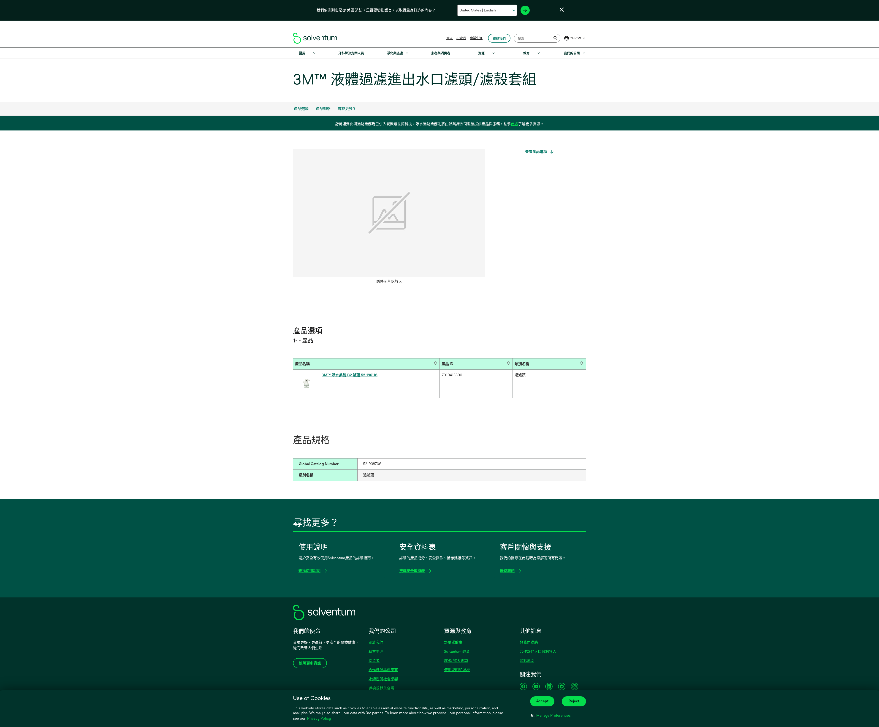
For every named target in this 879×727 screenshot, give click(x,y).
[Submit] (555, 38)
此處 (514, 124)
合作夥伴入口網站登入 (538, 651)
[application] (389, 213)
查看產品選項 (536, 151)
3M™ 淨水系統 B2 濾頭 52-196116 (349, 375)
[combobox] (537, 38)
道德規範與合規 (381, 688)
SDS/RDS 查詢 (456, 661)
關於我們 (376, 642)
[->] (525, 10)
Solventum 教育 (457, 651)
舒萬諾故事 (453, 642)
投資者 (461, 38)
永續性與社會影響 (383, 679)
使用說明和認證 (457, 670)
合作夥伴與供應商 (383, 670)
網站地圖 (527, 661)
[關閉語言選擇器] (562, 10)
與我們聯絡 (529, 642)
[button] (551, 715)
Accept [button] (542, 701)
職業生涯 (476, 38)
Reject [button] (574, 701)
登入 (449, 38)
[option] (389, 217)
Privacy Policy (319, 718)
